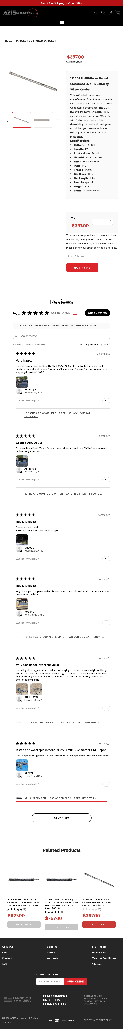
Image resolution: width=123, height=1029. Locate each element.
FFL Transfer (100, 947)
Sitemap (97, 964)
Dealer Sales (100, 952)
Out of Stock (24, 924)
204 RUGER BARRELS (41, 41)
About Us (7, 947)
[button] (75, 313)
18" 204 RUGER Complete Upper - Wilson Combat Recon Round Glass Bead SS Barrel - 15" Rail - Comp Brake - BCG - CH (61, 903)
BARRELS (20, 41)
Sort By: (85, 344)
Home (8, 41)
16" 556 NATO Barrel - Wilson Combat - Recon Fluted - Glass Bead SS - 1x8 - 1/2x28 (96, 902)
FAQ (4, 964)
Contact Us (9, 958)
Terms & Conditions (104, 958)
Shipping (52, 947)
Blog (4, 952)
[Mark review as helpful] (106, 400)
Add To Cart (99, 924)
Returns (52, 952)
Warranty (52, 958)
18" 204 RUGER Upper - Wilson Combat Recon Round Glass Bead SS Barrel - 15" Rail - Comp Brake (23, 902)
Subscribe (75, 981)
